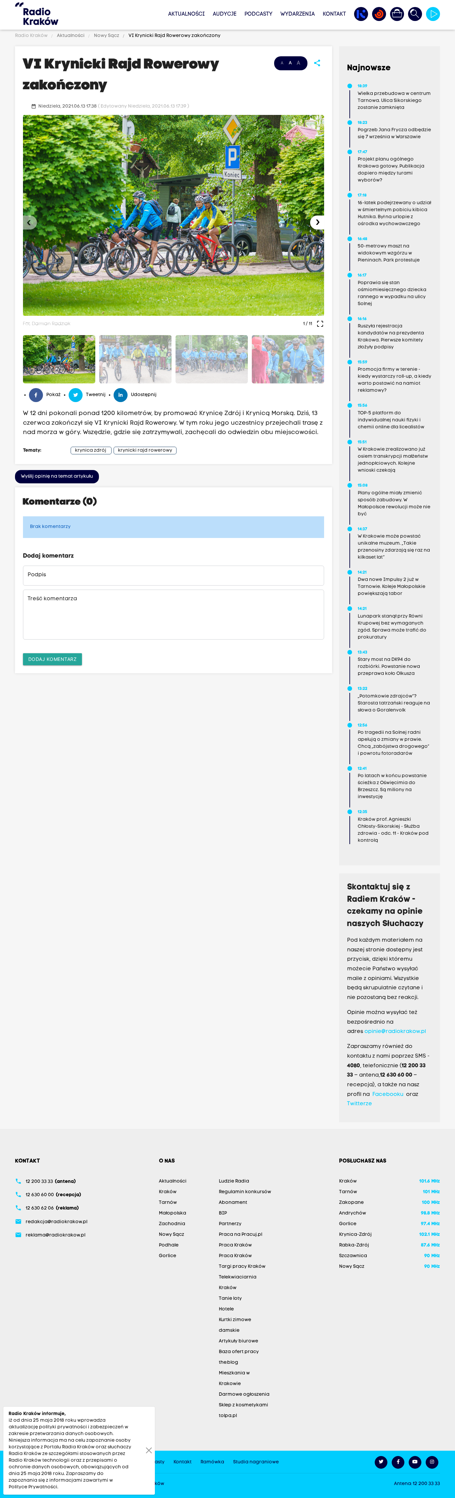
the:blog (228, 1362)
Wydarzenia (297, 14)
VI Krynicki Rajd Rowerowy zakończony (174, 35)
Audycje (224, 14)
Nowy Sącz (106, 35)
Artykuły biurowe (238, 1341)
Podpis (37, 575)
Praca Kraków (235, 1245)
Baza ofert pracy (239, 1351)
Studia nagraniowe (256, 1462)
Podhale (169, 1245)
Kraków (168, 1192)
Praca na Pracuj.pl (240, 1234)
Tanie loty (230, 1298)
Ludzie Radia (234, 1181)
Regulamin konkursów (245, 1192)
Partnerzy (230, 1224)
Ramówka (212, 1462)
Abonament (233, 1202)
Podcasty (258, 14)
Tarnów (168, 1202)
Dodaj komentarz (52, 659)
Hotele (226, 1309)
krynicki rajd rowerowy (145, 450)
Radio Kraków (32, 35)
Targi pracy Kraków (242, 1266)
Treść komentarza (52, 599)
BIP (223, 1213)
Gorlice (167, 1255)
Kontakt (334, 14)
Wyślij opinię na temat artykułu (57, 476)
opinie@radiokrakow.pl (395, 1031)
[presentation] (30, 223)
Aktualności (186, 14)
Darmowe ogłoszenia (244, 1394)
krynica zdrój (90, 450)
